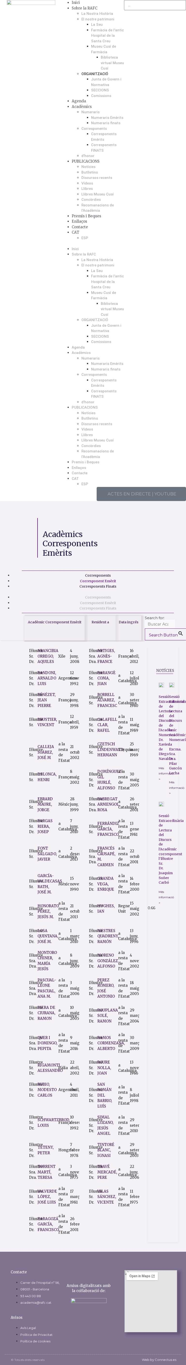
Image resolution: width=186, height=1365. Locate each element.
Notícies (88, 167)
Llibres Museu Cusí (97, 194)
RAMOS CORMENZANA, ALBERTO (111, 1043)
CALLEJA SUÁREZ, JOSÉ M (46, 752)
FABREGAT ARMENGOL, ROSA (108, 804)
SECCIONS (100, 90)
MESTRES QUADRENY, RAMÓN (108, 936)
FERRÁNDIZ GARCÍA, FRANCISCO (108, 829)
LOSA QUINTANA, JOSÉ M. (48, 936)
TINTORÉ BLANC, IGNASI (105, 1150)
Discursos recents (96, 178)
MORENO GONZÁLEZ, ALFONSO (108, 961)
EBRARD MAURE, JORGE (45, 804)
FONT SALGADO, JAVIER (47, 854)
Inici (76, 2)
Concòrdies (91, 199)
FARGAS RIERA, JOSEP (45, 826)
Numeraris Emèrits (107, 117)
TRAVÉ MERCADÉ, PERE (107, 1172)
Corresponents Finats (97, 586)
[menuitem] (98, 232)
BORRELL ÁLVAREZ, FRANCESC (107, 700)
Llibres (87, 188)
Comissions (101, 96)
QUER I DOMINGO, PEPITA (47, 1043)
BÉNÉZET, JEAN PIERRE (47, 700)
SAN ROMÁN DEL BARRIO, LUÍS (104, 1095)
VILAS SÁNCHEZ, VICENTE (106, 1197)
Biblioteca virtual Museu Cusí (112, 62)
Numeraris (90, 112)
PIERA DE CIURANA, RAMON (46, 1013)
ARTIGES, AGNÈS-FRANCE (106, 656)
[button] (93, 243)
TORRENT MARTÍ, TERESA (46, 1172)
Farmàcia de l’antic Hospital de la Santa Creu (107, 35)
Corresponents (94, 128)
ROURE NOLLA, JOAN (104, 1067)
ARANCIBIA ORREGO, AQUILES (48, 656)
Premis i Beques (86, 216)
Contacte (80, 227)
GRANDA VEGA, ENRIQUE (105, 884)
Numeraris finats (105, 123)
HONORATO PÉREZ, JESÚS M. (48, 911)
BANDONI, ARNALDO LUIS (47, 678)
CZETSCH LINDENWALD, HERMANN (110, 749)
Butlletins (89, 172)
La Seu (97, 24)
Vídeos (87, 183)
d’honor (87, 156)
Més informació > (166, 773)
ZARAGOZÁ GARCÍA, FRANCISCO (48, 1224)
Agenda (79, 101)
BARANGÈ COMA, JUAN (106, 678)
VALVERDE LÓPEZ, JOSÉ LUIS (47, 1197)
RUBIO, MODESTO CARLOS (47, 1090)
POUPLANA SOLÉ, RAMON (107, 1015)
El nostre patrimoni (97, 19)
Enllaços (79, 221)
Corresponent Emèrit (98, 581)
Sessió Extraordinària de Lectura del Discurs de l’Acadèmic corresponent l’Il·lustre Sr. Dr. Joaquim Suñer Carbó (171, 849)
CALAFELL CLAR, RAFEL (107, 725)
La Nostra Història (97, 13)
